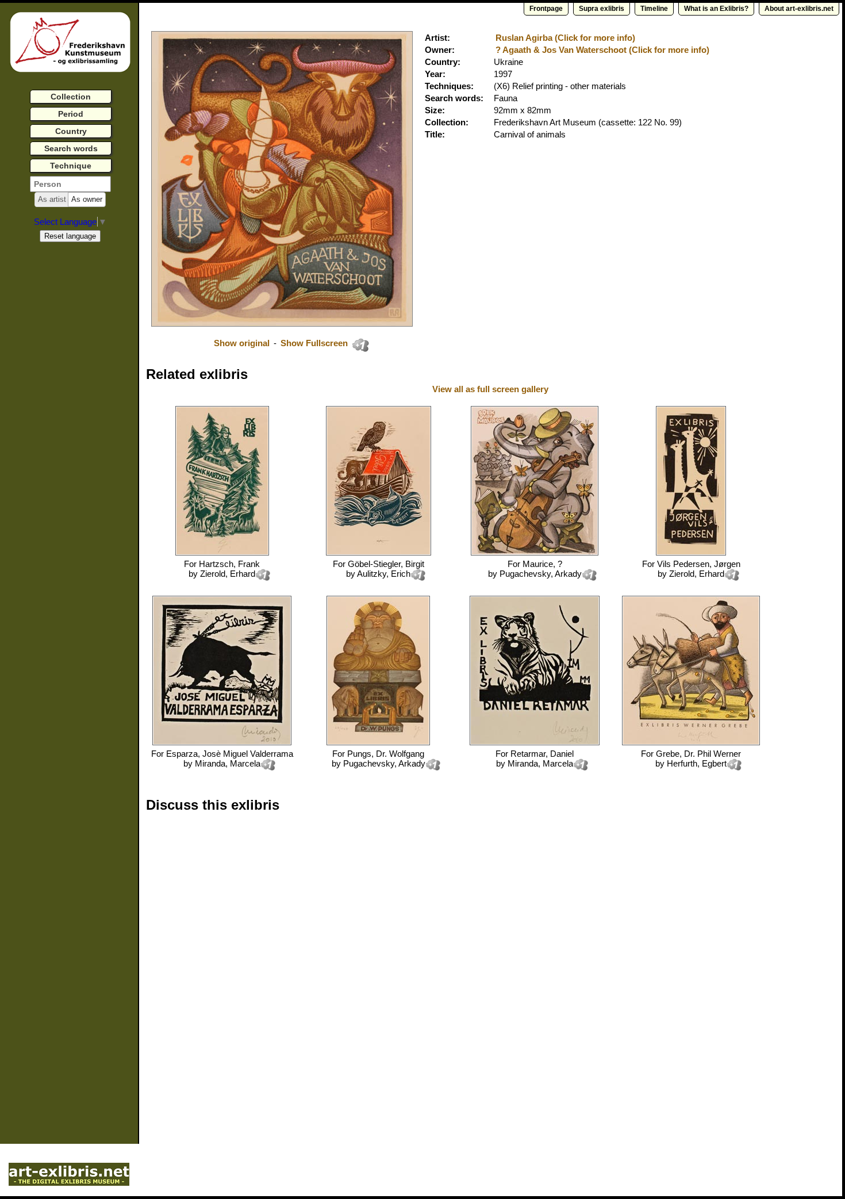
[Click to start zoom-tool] (282, 323)
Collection (71, 96)
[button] (52, 199)
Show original (242, 343)
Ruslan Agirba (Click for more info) (565, 38)
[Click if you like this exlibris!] (360, 345)
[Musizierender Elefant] (534, 552)
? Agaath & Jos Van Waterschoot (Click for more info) (602, 50)
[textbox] (70, 184)
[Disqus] (323, 968)
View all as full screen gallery (491, 389)
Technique (70, 165)
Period (70, 113)
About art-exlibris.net (799, 9)
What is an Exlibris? (716, 9)
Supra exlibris (601, 9)
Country (71, 131)
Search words (71, 148)
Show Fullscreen (315, 343)
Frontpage (546, 9)
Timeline (654, 9)
